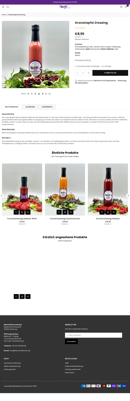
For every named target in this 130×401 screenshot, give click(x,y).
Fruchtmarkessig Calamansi (66, 218)
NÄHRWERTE (47, 107)
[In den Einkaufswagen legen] (22, 212)
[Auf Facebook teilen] (28, 94)
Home (4, 15)
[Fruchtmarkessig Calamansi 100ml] (109, 189)
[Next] (128, 195)
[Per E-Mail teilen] (50, 94)
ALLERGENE (30, 107)
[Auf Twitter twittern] (32, 94)
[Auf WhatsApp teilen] (46, 94)
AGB (66, 363)
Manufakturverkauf (13, 324)
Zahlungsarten (10, 369)
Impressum (69, 372)
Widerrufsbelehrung (12, 366)
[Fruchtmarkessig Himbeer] (23, 189)
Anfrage (107, 66)
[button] (126, 7)
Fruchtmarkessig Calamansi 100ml (109, 218)
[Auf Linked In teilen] (39, 94)
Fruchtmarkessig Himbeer (23, 218)
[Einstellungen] (121, 7)
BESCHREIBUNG (11, 107)
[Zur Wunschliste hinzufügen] (17, 212)
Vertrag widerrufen (73, 369)
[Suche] (7, 7)
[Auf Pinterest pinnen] (35, 94)
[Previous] (2, 195)
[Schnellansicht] (28, 212)
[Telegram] (43, 94)
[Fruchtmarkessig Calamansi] (66, 189)
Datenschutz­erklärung (74, 366)
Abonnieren (71, 342)
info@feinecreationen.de (20, 350)
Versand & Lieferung (12, 363)
